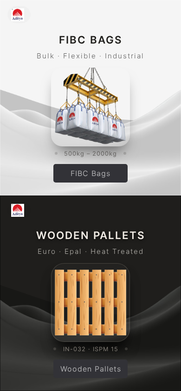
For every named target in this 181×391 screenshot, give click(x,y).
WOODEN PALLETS (90, 235)
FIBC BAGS (91, 39)
